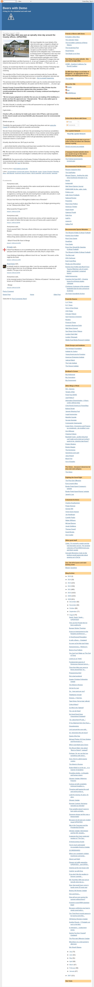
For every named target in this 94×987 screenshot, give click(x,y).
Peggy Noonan (70, 506)
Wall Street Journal (71, 328)
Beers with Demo (15, 8)
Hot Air (67, 180)
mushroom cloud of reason (22, 173)
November (73, 605)
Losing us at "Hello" (75, 659)
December (73, 602)
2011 (69, 589)
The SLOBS (69, 78)
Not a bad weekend (75, 676)
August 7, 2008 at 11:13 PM (14, 259)
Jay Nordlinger (70, 514)
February (72, 968)
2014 (69, 579)
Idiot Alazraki (10, 173)
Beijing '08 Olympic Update (78, 890)
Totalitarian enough (75, 695)
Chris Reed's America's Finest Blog (76, 405)
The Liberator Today (71, 40)
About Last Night (74, 859)
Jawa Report (69, 456)
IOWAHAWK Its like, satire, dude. (76, 189)
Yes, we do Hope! (75, 711)
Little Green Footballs (72, 195)
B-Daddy (10, 247)
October (72, 608)
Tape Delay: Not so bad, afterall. (79, 701)
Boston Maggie (70, 447)
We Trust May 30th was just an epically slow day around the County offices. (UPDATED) (29, 36)
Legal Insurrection (71, 414)
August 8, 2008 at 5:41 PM (13, 287)
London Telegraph (71, 337)
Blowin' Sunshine (71, 568)
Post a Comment (8, 291)
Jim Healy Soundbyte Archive (75, 293)
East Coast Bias (70, 261)
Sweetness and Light (72, 453)
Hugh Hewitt (69, 209)
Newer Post (6, 294)
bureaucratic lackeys (23, 171)
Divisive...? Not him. (75, 698)
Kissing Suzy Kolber (72, 235)
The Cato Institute (71, 363)
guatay (40, 171)
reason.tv (68, 221)
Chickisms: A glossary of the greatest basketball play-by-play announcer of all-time (77, 289)
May (71, 958)
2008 (69, 599)
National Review (70, 198)
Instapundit (69, 183)
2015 (69, 576)
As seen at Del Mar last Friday (79, 643)
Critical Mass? (73, 704)
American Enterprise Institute (74, 357)
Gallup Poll (69, 224)
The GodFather (70, 172)
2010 (69, 592)
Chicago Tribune (70, 314)
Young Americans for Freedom (75, 354)
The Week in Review (76, 685)
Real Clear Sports (71, 238)
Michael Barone (70, 523)
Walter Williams (70, 520)
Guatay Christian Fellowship (51, 171)
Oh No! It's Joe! (74, 688)
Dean (67, 90)
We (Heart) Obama (75, 947)
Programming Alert (75, 673)
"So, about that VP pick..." (77, 720)
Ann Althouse (69, 431)
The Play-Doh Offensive (73, 480)
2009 (69, 596)
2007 (69, 975)
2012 (69, 586)
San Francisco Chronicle (73, 317)
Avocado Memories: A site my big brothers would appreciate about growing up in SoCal (76, 555)
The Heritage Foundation (73, 348)
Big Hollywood (70, 374)
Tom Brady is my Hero (72, 53)
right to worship (46, 173)
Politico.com (69, 192)
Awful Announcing (71, 276)
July (70, 951)
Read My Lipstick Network (76, 134)
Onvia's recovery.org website (74, 146)
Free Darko (69, 244)
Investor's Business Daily (73, 325)
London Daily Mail (71, 334)
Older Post (57, 294)
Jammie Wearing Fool (72, 411)
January (72, 971)
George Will (69, 509)
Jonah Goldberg (70, 526)
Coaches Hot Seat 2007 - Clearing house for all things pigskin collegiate (76, 281)
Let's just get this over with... (78, 729)
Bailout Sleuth (70, 408)
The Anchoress (70, 450)
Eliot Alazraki (33, 171)
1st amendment (12, 171)
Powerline (68, 201)
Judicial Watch (70, 360)
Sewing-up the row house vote (79, 868)
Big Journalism (70, 377)
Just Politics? (69, 397)
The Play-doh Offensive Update (79, 938)
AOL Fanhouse (70, 258)
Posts (70, 122)
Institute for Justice (71, 351)
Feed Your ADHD (71, 395)
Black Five (68, 458)
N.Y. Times (68, 305)
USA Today (69, 311)
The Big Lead (69, 255)
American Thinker (71, 206)
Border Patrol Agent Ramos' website (77, 491)
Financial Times (70, 322)
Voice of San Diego (71, 308)
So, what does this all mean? (78, 733)
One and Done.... (74, 894)
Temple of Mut (70, 392)
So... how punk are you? (77, 691)
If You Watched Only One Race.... (80, 723)
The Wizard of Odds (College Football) (78, 233)
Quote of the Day (74, 736)
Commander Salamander (73, 423)
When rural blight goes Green (78, 745)
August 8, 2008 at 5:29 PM (13, 272)
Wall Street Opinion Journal (74, 186)
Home (32, 294)
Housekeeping (74, 726)
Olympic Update (74, 800)
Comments (71, 125)
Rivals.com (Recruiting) (73, 264)
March (71, 964)
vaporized (54, 173)
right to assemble (36, 173)
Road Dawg (11, 264)
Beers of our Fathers (75, 650)
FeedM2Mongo (71, 93)
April (71, 961)
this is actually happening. (45, 78)
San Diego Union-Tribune (73, 331)
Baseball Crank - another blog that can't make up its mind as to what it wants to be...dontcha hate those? (77, 439)
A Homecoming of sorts (76, 842)
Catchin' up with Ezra (76, 871)
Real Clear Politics (71, 204)
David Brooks (69, 532)
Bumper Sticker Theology (77, 628)
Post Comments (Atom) (19, 299)
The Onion (68, 472)
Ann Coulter (69, 535)
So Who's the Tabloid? (76, 708)
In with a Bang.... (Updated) (78, 640)
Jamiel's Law (69, 494)
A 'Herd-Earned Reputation (78, 637)
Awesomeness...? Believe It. (78, 647)
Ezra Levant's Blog (71, 483)
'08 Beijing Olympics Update (78, 919)
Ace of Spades (70, 461)
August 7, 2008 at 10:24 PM (14, 243)
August (71, 615)
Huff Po (67, 218)
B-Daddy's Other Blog (72, 37)
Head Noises (69, 51)
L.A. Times (68, 302)
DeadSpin (68, 241)
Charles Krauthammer (72, 503)
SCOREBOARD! (74, 850)
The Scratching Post (72, 48)
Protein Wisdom (70, 444)
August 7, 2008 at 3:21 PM (13, 211)
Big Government (70, 380)
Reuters (68, 319)
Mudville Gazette (70, 417)
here (18, 163)
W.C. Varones (69, 389)
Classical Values (70, 434)
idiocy (4, 173)
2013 (69, 583)
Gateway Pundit (70, 212)
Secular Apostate (71, 420)
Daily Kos (68, 215)
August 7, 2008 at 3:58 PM (13, 222)
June (71, 955)
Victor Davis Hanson (72, 512)
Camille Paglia (70, 517)
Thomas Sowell (70, 529)
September (73, 611)
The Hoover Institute (72, 366)
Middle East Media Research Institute (77, 340)
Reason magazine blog (73, 169)
